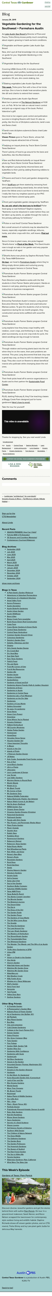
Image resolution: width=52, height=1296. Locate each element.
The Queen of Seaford (16, 1149)
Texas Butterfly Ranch (15, 894)
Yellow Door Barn (14, 994)
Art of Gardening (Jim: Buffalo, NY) (20, 1014)
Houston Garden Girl (15, 740)
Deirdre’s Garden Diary (16, 640)
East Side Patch (13, 656)
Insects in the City (14, 748)
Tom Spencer (29, 451)
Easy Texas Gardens (15, 658)
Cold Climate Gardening (16, 1027)
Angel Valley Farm (14, 600)
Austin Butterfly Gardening (17, 608)
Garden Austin (12, 674)
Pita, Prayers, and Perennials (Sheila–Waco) (24, 822)
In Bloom (10, 746)
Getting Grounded (14, 706)
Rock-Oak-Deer (13, 865)
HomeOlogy (11, 735)
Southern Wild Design (15, 1130)
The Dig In (11, 907)
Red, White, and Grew (15, 851)
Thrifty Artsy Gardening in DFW (19, 949)
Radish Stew (12, 833)
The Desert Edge (13, 904)
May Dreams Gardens (15, 1083)
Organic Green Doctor (15, 809)
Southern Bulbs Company (17, 886)
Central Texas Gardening (16, 629)
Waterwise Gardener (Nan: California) (21, 1159)
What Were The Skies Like (17, 1162)
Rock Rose (11, 862)
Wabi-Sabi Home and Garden (18, 965)
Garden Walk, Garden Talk (17, 1046)
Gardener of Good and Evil (17, 682)
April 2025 (11, 560)
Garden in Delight (14, 677)
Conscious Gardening (15, 637)
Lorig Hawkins (34, 448)
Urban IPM (11, 952)
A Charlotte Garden (14, 1006)
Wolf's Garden (12, 984)
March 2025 (12, 562)
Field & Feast (12, 661)
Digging (10, 645)
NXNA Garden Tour (14, 806)
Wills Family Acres (14, 978)
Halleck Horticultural (15, 725)
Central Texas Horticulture (17, 632)
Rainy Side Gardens (14, 1112)
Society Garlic (12, 875)
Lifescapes (11, 769)
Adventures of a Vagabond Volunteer (21, 598)
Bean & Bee (11, 616)
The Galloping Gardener (16, 1138)
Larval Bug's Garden (15, 764)
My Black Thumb (13, 788)
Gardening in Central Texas (17, 693)
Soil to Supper (12, 878)
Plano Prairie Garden (15, 825)
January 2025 (12, 568)
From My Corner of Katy (16, 666)
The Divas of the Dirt (15, 910)
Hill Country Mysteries (15, 727)
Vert (8, 955)
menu (47, 2)
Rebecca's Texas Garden (16, 844)
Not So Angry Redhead (16, 804)
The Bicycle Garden (14, 899)
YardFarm (11, 184)
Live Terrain (11, 775)
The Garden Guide (14, 912)
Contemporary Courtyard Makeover (21, 540)
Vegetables (41, 451)
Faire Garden (12, 1040)
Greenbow (11, 717)
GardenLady (12, 1056)
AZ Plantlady (12, 1017)
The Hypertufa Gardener (16, 1146)
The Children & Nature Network (19, 1133)
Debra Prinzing (13, 1035)
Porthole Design (13, 1107)
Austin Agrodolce (14, 606)
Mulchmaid (11, 1093)
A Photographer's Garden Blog (19, 1009)
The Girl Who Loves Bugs (17, 920)
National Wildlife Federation (18, 796)
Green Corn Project (14, 714)
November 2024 (13, 573)
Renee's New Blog (14, 854)
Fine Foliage (12, 1043)
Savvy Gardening (13, 1120)
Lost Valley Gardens (15, 777)
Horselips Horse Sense (16, 738)
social (47, 6)
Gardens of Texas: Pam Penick (17, 1175)
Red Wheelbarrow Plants (16, 849)
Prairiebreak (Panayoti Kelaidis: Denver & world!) (26, 1109)
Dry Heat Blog (12, 653)
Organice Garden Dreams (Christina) (21, 812)
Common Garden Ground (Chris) (20, 635)
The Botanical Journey (16, 902)
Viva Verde (11, 960)
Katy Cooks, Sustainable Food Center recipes (25, 759)
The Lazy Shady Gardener (17, 931)
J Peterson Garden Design (17, 754)
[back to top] (7, 1287)
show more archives (11, 583)
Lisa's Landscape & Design (17, 772)
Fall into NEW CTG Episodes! (18, 535)
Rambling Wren (13, 836)
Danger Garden (13, 1032)
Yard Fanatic (12, 992)
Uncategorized (8, 442)
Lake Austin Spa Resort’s (16, 34)
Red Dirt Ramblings (14, 1114)
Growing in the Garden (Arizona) (19, 1070)
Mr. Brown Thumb (14, 1091)
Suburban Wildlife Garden (17, 888)
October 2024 (12, 575)
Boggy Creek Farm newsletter (19, 619)
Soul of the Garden (14, 883)
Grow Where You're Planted (18, 719)
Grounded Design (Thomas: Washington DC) (24, 1064)
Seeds (9, 867)
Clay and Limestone (14, 1025)
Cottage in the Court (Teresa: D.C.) (20, 1030)
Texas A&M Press (14, 891)
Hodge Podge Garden (15, 730)
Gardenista (11, 701)
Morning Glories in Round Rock (19, 780)
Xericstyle (11, 989)
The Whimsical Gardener (16, 941)
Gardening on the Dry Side (17, 698)
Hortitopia (11, 1072)
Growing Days (12, 1067)
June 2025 (11, 554)
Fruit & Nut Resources (15, 669)
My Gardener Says (14, 793)
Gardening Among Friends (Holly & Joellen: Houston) (28, 685)
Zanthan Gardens (14, 997)
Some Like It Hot (13, 881)
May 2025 (11, 557)
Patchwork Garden (14, 817)
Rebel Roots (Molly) (14, 846)
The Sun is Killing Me (15, 1154)
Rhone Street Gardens (16, 1117)
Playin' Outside (13, 828)
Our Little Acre (12, 1099)
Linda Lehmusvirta (20, 448)
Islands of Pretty (13, 751)
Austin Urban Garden (15, 611)
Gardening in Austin (15, 690)
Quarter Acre (12, 830)
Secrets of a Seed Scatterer (18, 1122)
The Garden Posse (14, 915)
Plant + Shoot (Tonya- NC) (17, 1104)
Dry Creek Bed (13, 651)
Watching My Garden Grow (17, 968)
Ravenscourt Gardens (15, 838)
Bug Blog (10, 1022)
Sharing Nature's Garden (16, 870)
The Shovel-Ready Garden (17, 936)
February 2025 (13, 565)
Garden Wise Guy (14, 1048)
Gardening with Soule (15, 1054)
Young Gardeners (9, 454)
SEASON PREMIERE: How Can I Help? (21, 532)
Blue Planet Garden (14, 1019)
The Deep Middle (14, 1136)
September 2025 (13, 549)
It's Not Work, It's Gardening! (18, 1075)
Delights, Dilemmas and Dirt (18, 643)
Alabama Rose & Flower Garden (19, 1011)
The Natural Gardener (31, 102)
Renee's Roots (13, 857)
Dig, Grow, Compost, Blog (17, 1038)
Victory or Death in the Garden (19, 957)
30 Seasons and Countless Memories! (22, 537)
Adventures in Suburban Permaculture (22, 595)
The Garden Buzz (14, 1141)
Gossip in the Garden (15, 1062)
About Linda (7, 522)
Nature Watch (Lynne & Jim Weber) (20, 801)
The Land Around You (15, 928)
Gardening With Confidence (18, 1051)
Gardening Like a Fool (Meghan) (19, 695)
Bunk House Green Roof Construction (22, 621)
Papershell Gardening (15, 814)
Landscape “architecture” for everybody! (20, 496)
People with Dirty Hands (16, 820)
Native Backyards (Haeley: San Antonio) (22, 799)
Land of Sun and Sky (15, 1080)
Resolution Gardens (15, 859)
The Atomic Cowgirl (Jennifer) (18, 896)
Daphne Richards (32, 445)
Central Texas (18, 445)
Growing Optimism (14, 722)
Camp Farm (11, 624)
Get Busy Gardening (15, 1059)
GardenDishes (12, 680)
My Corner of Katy (14, 791)
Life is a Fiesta (12, 767)
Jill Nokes (11, 756)
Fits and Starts (12, 664)
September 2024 (13, 578)
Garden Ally (11, 672)
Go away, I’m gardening (16, 709)
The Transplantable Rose (17, 939)
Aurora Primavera (14, 603)
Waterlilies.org (12, 973)
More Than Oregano (15, 1088)
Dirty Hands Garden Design (18, 648)
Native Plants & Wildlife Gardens (19, 1096)
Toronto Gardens (13, 1157)
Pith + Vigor (11, 1101)
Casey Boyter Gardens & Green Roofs (22, 627)
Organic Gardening (15, 451)
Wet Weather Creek (14, 976)
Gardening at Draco (14, 688)
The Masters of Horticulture (18, 933)
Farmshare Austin (28, 262)
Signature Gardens (14, 873)
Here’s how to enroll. (21, 402)
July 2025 (11, 552)
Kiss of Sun (11, 762)
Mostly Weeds (12, 783)
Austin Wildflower (14, 613)
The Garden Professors (16, 1144)
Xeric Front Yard (13, 986)
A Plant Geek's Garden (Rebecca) (20, 592)
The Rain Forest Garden (16, 1151)
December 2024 (13, 570)
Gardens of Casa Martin (16, 703)
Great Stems (12, 711)
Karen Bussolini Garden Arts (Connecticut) (23, 1077)
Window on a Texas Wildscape (19, 981)
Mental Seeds (12, 1085)
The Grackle (12, 923)
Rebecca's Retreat (14, 841)
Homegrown (12, 732)
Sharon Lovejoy (13, 1125)
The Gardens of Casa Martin (18, 918)
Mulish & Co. (12, 785)
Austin (8, 445)
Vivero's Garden (13, 962)
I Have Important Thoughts (17, 743)
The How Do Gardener (16, 925)
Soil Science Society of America (19, 1128)
